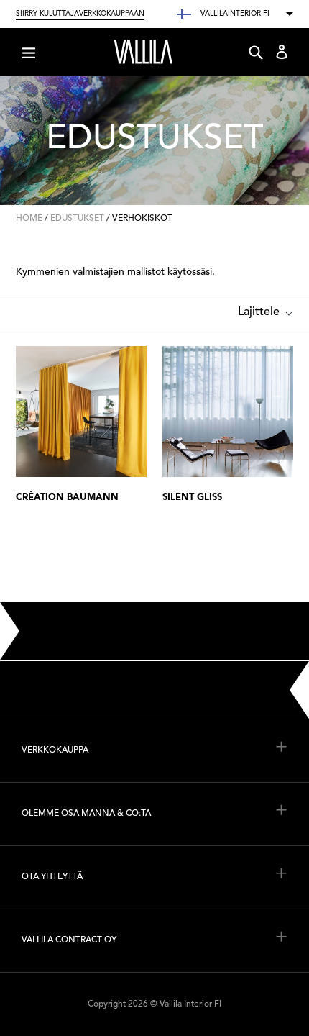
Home (29, 218)
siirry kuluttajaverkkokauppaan (80, 13)
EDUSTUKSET (77, 218)
